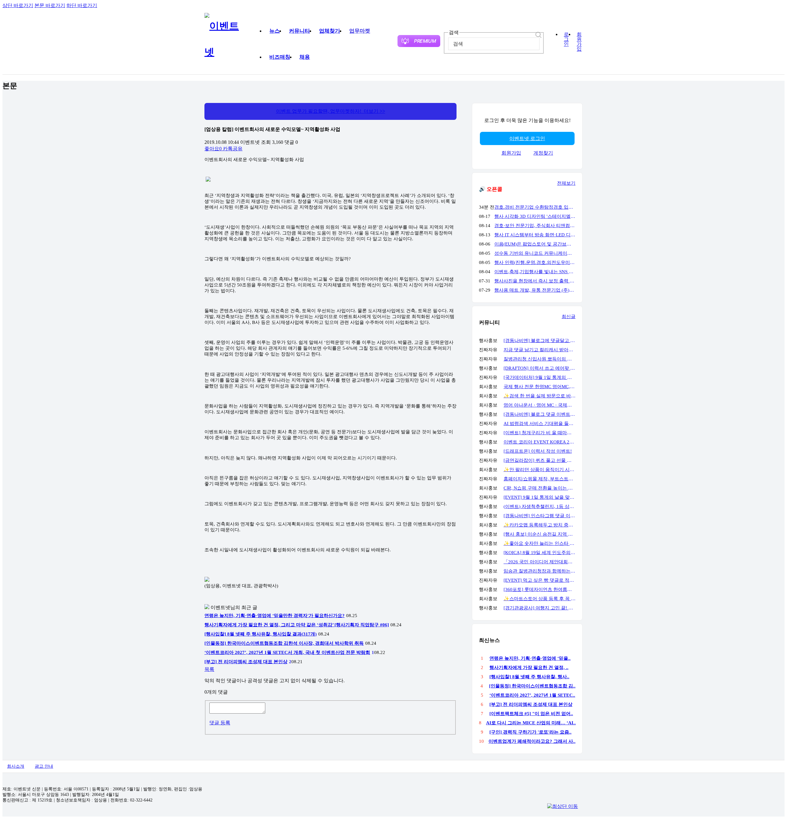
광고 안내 (44, 766)
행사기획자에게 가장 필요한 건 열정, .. (528, 667)
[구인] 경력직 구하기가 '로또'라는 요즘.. (530, 732)
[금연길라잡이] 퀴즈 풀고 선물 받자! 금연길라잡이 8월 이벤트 (539, 460)
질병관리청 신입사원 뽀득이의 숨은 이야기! (539, 358)
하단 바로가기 (81, 5)
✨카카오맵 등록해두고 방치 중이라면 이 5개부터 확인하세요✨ (539, 524)
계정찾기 (543, 153)
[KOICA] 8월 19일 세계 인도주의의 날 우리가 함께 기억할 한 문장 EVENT (539, 552)
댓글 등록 (219, 722)
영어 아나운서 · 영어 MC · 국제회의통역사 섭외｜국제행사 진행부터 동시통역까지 (539, 405)
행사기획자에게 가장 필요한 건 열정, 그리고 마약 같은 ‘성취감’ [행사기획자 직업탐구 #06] (296, 624)
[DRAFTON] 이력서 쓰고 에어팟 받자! (539, 368)
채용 (304, 57)
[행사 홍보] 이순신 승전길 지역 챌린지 (539, 534)
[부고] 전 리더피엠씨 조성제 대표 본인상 (245, 661)
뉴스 (274, 31)
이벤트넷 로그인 (527, 138)
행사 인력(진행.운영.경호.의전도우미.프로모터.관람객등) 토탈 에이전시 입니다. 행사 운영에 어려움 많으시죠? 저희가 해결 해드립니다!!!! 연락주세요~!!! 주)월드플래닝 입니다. (534, 262)
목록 (209, 669)
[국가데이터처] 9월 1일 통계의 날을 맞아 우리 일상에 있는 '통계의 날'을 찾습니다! (539, 377)
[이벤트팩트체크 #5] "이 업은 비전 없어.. (531, 713)
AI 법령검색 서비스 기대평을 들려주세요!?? (539, 423)
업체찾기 (329, 31)
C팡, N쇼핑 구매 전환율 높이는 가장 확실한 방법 (539, 488)
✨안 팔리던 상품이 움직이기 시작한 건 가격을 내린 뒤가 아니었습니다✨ (539, 469)
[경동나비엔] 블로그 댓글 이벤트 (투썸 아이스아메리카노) (539, 414)
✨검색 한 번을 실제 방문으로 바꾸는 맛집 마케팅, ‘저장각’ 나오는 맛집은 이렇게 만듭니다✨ (539, 395)
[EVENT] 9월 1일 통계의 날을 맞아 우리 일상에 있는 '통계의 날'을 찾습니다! (539, 497)
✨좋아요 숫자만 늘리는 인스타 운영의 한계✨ (539, 543)
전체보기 (566, 183)
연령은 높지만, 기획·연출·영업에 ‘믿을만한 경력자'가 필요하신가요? (274, 615)
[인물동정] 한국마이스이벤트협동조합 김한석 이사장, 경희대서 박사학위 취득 (284, 643)
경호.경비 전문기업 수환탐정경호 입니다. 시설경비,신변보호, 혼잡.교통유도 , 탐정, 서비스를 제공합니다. (534, 207)
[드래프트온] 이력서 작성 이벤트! (538, 451)
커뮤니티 (299, 31)
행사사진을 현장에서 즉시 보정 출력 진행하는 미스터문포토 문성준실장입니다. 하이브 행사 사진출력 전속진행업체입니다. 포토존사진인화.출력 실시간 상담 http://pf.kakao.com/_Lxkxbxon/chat (534, 280)
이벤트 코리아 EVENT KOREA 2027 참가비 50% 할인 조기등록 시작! (539, 441)
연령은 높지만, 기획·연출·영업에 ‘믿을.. (530, 658)
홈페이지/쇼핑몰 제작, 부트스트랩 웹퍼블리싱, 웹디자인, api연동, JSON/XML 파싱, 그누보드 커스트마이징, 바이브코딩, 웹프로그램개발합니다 (539, 478)
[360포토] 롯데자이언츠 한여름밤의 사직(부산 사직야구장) (539, 589)
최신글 (568, 316)
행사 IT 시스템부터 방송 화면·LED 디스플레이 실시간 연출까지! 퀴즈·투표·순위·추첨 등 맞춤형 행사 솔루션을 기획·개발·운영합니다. (534, 234)
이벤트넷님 (223, 607)
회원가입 (579, 42)
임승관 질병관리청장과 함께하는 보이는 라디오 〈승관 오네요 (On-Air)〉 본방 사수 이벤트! (539, 571)
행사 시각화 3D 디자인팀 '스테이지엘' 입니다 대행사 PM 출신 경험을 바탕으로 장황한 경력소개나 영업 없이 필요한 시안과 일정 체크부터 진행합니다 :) (534, 216)
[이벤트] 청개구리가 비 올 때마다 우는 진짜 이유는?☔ (539, 432)
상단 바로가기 (17, 5)
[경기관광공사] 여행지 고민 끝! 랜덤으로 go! (539, 607)
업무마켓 (359, 31)
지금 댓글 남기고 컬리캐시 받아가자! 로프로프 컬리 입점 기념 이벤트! (539, 349)
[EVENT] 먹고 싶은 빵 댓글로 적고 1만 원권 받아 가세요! (539, 580)
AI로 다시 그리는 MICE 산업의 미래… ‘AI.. (531, 722)
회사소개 (15, 766)
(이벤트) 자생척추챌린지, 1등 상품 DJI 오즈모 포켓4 (539, 506)
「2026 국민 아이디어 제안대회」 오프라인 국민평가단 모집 (539, 561)
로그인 (566, 39)
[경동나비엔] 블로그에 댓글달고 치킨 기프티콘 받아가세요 (539, 340)
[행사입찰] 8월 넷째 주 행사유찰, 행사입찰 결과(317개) (260, 634)
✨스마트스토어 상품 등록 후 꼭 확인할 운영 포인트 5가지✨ (539, 598)
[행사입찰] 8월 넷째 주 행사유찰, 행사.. (529, 676)
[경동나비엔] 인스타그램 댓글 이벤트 (539, 515)
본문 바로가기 (49, 5)
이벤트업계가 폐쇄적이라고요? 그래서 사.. (531, 741)
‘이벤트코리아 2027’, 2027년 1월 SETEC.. (532, 695)
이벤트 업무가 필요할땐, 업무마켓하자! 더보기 (330, 111)
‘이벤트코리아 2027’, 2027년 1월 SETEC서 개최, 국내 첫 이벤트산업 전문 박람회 (287, 652)
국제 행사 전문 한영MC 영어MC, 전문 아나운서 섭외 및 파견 (539, 386)
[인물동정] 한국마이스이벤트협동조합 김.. (532, 685)
